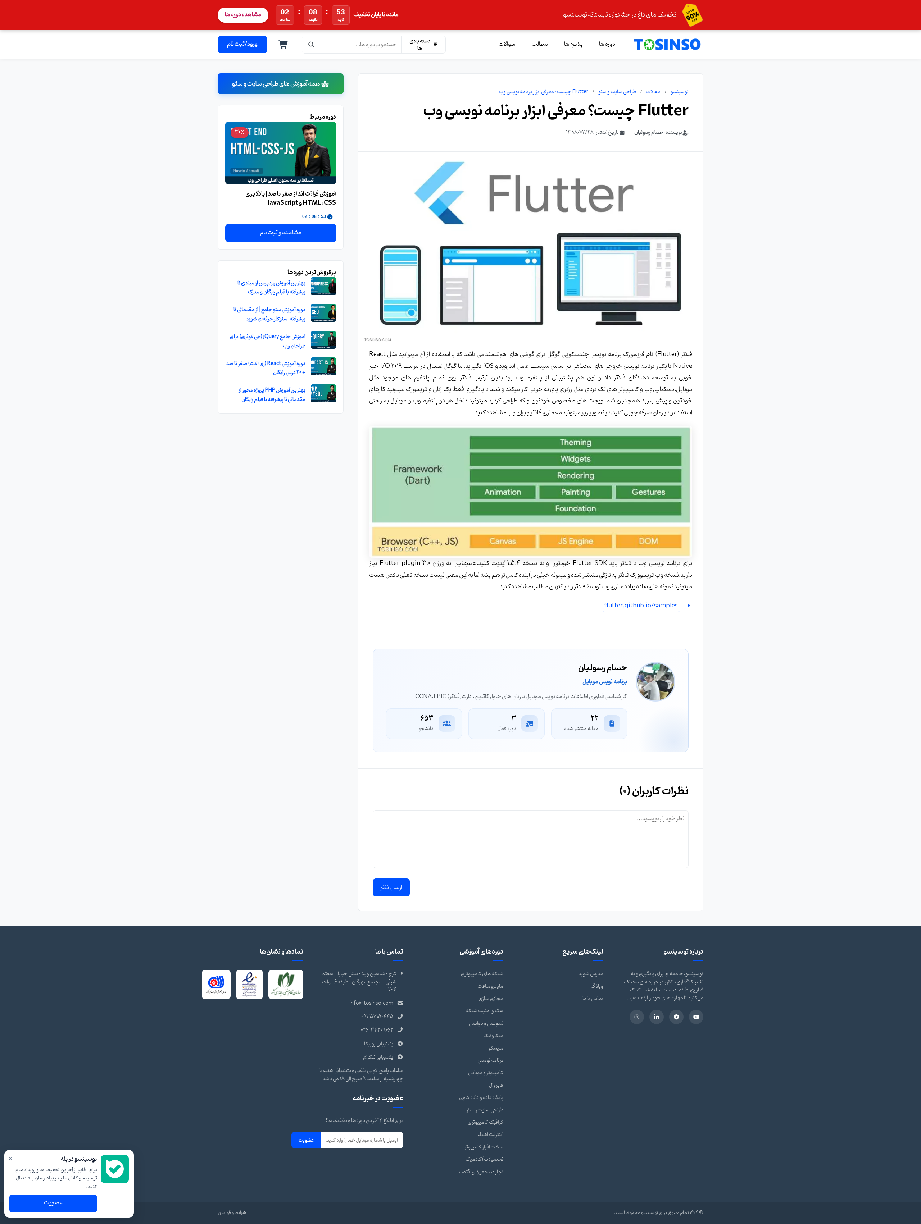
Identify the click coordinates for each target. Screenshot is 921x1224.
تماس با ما (592, 999)
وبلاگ (597, 986)
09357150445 (377, 1017)
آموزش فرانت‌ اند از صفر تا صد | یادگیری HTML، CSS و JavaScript (290, 198)
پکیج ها (573, 44)
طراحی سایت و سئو (617, 92)
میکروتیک (493, 1036)
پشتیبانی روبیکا (378, 1044)
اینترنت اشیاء (490, 1134)
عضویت (306, 1140)
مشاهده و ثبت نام (280, 232)
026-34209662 (377, 1030)
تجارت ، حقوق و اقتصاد (480, 1172)
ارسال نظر (391, 887)
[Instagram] (637, 1017)
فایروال (496, 1085)
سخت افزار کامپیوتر (483, 1147)
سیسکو (495, 1048)
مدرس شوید (591, 974)
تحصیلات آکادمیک (484, 1159)
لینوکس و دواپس (486, 1023)
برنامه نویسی (490, 1060)
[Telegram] (676, 1017)
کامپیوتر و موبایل (485, 1073)
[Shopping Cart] (283, 44)
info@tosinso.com (371, 1003)
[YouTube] (696, 1017)
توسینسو (680, 92)
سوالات (507, 44)
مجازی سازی (490, 999)
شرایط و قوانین (232, 1212)
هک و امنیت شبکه (484, 1011)
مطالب (540, 44)
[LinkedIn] (656, 1017)
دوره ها (607, 44)
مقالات (653, 92)
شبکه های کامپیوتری (482, 974)
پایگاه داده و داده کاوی (481, 1097)
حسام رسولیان (648, 132)
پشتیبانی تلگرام (378, 1057)
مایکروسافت (490, 986)
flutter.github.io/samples (641, 605)
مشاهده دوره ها (243, 14)
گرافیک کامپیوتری (485, 1122)
